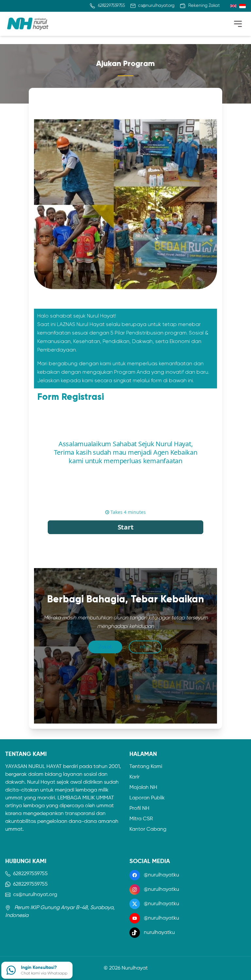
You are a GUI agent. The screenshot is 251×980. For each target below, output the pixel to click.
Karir (134, 777)
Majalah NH (143, 787)
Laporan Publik (147, 798)
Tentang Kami (145, 766)
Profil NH (139, 808)
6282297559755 (30, 873)
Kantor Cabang (147, 829)
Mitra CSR (141, 819)
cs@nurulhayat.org (35, 894)
